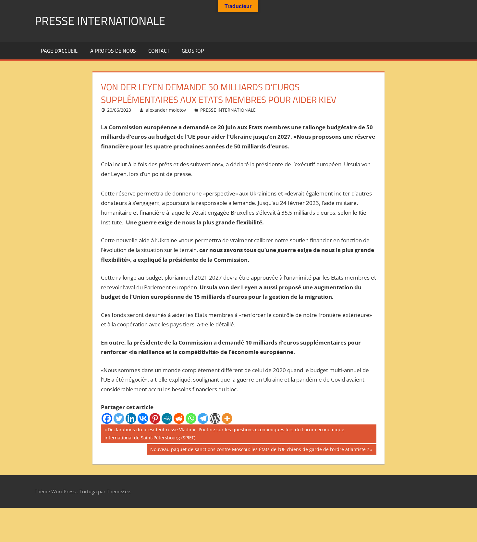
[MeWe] (167, 418)
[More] (227, 418)
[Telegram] (203, 418)
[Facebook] (107, 418)
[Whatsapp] (191, 418)
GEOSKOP (193, 51)
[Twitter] (119, 418)
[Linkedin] (131, 418)
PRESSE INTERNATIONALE (100, 21)
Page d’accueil (59, 51)
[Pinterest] (155, 418)
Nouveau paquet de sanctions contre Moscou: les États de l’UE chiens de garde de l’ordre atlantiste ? (259, 450)
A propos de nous (113, 51)
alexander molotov (166, 110)
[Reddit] (179, 418)
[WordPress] (215, 418)
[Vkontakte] (143, 418)
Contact (158, 51)
